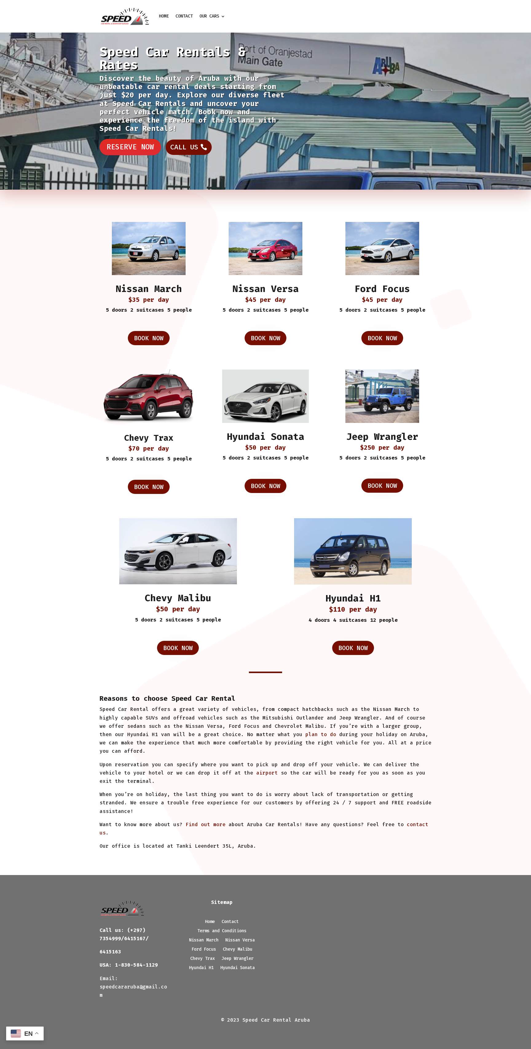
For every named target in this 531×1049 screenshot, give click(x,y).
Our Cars (209, 16)
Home (164, 16)
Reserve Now (130, 147)
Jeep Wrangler (382, 436)
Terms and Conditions (221, 931)
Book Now (148, 338)
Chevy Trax (148, 438)
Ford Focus (382, 288)
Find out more (206, 824)
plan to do (320, 734)
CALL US (184, 147)
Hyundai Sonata (265, 436)
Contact (184, 16)
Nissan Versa (265, 288)
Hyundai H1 (353, 598)
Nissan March (149, 288)
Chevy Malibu (178, 598)
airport (267, 773)
